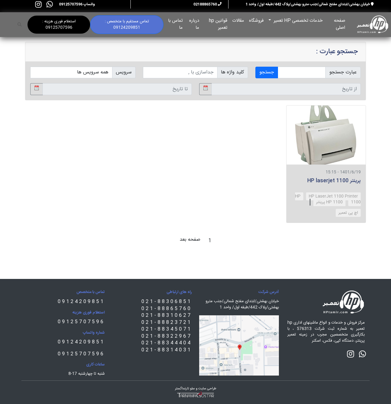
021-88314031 (166, 350)
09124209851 (81, 302)
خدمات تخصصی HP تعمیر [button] (297, 20)
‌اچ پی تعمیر (348, 212)
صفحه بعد (190, 239)
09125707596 (81, 322)
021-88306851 (166, 302)
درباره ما (194, 24)
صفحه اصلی (339, 24)
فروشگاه (256, 20)
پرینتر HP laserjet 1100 (334, 181)
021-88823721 (166, 322)
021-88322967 (166, 336)
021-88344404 (166, 343)
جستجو (266, 72)
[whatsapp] (49, 4)
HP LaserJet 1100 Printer (333, 196)
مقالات (238, 20)
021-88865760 (166, 309)
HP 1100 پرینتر (329, 202)
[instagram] (38, 4)
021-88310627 (166, 315)
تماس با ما (175, 24)
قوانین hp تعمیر (218, 24)
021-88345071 (166, 329)
